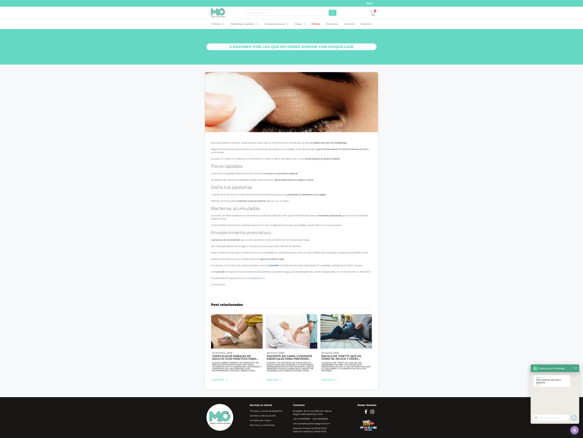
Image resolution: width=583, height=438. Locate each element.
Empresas (332, 23)
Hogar (298, 23)
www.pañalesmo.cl (255, 278)
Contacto (349, 23)
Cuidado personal (274, 23)
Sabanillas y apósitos (243, 23)
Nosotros (366, 23)
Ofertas (316, 23)
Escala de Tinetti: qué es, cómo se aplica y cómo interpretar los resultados (344, 358)
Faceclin (274, 265)
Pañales (216, 23)
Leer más (218, 379)
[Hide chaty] (574, 430)
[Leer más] (226, 380)
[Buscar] (332, 13)
